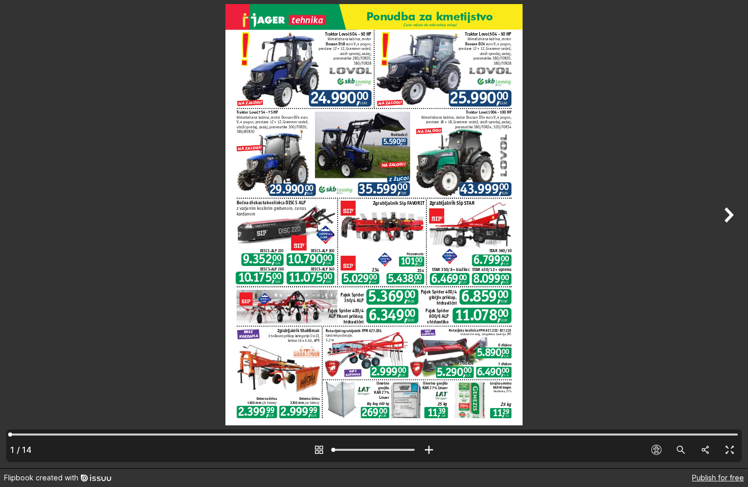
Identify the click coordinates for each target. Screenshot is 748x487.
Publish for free (718, 477)
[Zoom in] (429, 450)
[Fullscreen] (730, 450)
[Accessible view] (656, 450)
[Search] (681, 450)
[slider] (374, 450)
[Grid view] (319, 450)
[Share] (705, 450)
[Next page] (727, 234)
